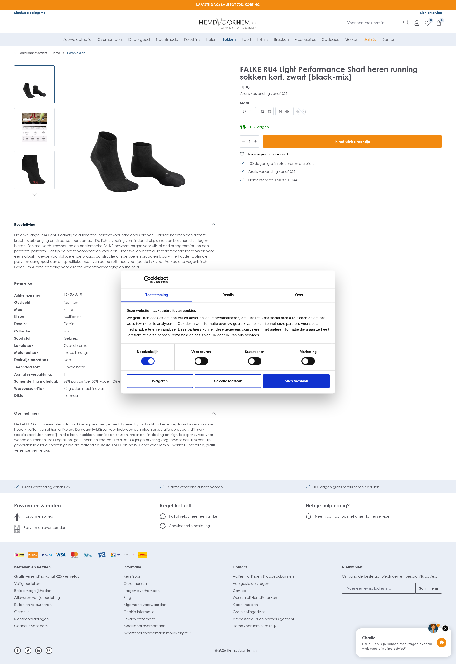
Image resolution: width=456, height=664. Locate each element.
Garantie (22, 612)
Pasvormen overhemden (45, 527)
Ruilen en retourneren (33, 604)
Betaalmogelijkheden (32, 590)
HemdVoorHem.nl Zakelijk (255, 626)
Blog (127, 597)
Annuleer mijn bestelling (189, 525)
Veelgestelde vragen (251, 583)
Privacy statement (139, 619)
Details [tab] (228, 295)
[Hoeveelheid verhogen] (255, 141)
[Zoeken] (406, 22)
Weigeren (160, 381)
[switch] (201, 361)
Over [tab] (299, 295)
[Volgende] (34, 195)
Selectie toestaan (228, 381)
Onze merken (135, 583)
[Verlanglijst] (425, 23)
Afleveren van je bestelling (37, 597)
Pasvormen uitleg (38, 516)
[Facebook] (17, 650)
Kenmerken (24, 283)
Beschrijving (24, 224)
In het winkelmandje (352, 141)
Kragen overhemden (142, 590)
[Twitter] (28, 650)
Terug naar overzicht (33, 52)
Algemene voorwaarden (145, 604)
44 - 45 (283, 111)
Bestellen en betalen (32, 567)
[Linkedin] (38, 650)
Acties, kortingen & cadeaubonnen (263, 576)
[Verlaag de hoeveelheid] (243, 141)
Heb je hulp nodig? (328, 505)
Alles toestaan (296, 381)
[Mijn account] (414, 23)
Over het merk (26, 413)
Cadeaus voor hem (31, 626)
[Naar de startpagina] (228, 23)
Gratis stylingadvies (249, 612)
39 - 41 (247, 111)
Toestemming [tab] (156, 295)
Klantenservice (431, 13)
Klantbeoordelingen (31, 619)
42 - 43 (265, 111)
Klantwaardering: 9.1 (29, 13)
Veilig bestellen (27, 583)
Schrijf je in (428, 588)
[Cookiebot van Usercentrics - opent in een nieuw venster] (147, 279)
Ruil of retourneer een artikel (193, 516)
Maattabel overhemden (144, 626)
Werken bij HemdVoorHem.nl (257, 597)
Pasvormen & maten (37, 505)
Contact (240, 567)
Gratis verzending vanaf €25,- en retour (47, 576)
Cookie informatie (139, 612)
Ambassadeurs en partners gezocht (263, 619)
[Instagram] (49, 650)
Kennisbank (133, 576)
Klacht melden (245, 604)
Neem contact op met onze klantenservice (352, 516)
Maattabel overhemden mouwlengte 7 (157, 633)
